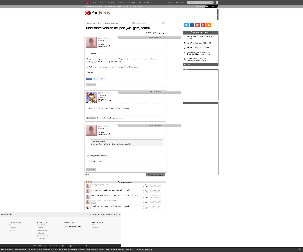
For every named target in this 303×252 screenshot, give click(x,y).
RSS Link (85, 214)
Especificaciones (110, 6)
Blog (101, 2)
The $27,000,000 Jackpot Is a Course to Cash (191, 37)
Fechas (134, 6)
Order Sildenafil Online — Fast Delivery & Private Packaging (189, 59)
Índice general (98, 23)
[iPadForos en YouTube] (195, 25)
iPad (107, 23)
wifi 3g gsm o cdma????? (108, 185)
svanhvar (109, 95)
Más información (146, 249)
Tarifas (140, 6)
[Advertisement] (192, 85)
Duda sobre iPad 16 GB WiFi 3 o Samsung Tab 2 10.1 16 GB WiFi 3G (123, 195)
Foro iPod (95, 228)
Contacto (59, 246)
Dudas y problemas (119, 23)
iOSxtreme (95, 225)
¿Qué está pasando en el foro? (94, 6)
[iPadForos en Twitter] (178, 25)
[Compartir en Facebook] (97, 79)
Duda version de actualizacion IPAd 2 (113, 201)
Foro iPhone (13, 225)
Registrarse (187, 2)
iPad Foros (107, 14)
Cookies (52, 246)
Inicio (94, 2)
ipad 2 (101, 202)
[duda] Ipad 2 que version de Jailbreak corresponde (118, 206)
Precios (119, 6)
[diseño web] (211, 6)
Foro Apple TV (13, 228)
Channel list (95, 214)
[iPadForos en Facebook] (184, 25)
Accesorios (127, 6)
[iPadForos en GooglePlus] (189, 25)
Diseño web (75, 246)
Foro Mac (12, 230)
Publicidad (66, 246)
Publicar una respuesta (163, 175)
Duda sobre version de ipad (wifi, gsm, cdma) (124, 28)
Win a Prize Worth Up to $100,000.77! (191, 43)
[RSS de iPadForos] (200, 25)
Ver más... (179, 64)
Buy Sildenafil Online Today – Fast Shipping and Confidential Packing (190, 53)
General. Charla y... (163, 197)
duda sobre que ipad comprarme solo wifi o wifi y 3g (118, 190)
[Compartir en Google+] (111, 79)
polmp (108, 41)
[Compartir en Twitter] (104, 79)
